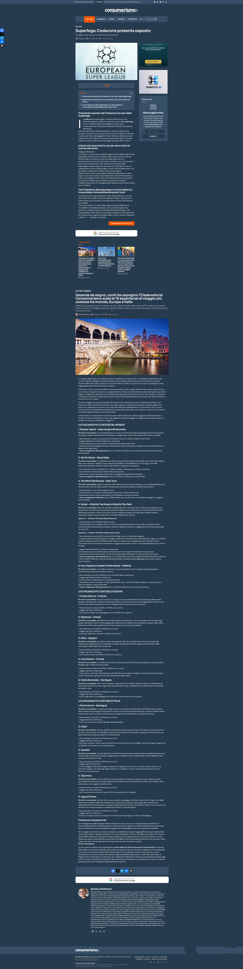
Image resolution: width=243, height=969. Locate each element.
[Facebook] (2, 30)
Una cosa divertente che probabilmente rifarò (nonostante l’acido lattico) (106, 262)
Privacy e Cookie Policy (159, 959)
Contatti (147, 959)
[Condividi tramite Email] (2, 45)
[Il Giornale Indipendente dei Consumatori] (121, 10)
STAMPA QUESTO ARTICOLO (121, 223)
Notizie (89, 19)
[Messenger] (2, 42)
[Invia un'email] (87, 38)
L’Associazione (139, 957)
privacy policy (154, 124)
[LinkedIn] (2, 38)
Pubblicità (139, 959)
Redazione (82, 38)
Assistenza (155, 957)
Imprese (121, 19)
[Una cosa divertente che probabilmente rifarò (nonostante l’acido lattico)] (106, 251)
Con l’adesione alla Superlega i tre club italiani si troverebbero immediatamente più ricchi (102, 106)
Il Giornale (163, 957)
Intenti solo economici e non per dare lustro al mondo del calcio (106, 101)
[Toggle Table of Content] (130, 92)
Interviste (132, 19)
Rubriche (101, 19)
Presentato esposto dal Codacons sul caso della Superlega (106, 96)
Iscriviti (148, 957)
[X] (2, 34)
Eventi (112, 19)
